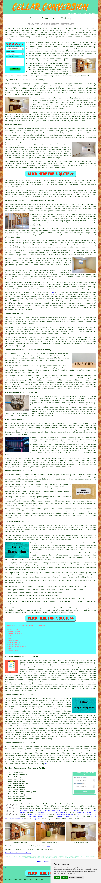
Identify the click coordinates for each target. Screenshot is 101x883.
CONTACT (85, 13)
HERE (90, 688)
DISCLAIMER (92, 13)
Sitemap (6, 867)
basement (70, 104)
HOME (69, 13)
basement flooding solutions (68, 817)
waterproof (77, 319)
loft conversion (35, 817)
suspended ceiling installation (51, 812)
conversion (87, 32)
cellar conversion (24, 305)
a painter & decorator (36, 814)
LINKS (74, 13)
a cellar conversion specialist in (51, 728)
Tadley (51, 292)
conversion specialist (51, 808)
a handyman (75, 810)
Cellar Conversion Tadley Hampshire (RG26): (23, 28)
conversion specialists (26, 137)
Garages (45, 867)
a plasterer (88, 814)
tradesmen (92, 806)
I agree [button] (57, 877)
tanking (24, 327)
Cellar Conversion (36, 867)
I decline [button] (64, 877)
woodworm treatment (85, 812)
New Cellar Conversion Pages (17, 867)
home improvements (26, 810)
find (11, 747)
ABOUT (79, 13)
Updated (28, 867)
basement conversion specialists (53, 730)
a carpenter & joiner (64, 814)
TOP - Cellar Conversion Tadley (18, 853)
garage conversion (52, 810)
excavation (55, 575)
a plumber (37, 819)
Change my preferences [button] (75, 877)
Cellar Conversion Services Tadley (26, 768)
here (46, 764)
